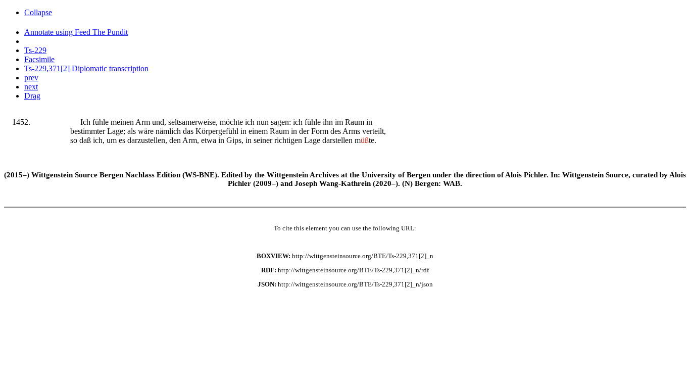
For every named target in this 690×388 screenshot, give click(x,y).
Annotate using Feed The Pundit (76, 32)
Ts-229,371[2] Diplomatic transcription (86, 68)
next (31, 86)
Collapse (38, 12)
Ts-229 (35, 50)
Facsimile (39, 59)
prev (31, 77)
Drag (32, 95)
